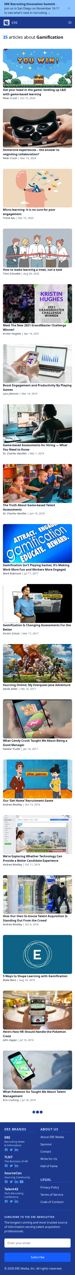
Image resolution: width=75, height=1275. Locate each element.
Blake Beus (9, 980)
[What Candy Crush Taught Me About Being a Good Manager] (37, 719)
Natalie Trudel (11, 749)
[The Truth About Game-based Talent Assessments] (37, 483)
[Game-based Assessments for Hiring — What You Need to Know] (37, 423)
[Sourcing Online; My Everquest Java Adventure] (37, 663)
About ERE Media (52, 1137)
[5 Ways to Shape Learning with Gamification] (37, 954)
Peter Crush (10, 98)
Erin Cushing (11, 1100)
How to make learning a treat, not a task (32, 270)
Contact (45, 1152)
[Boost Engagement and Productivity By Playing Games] (37, 363)
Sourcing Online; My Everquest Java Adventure (36, 685)
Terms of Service (51, 1195)
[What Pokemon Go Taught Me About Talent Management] (37, 1070)
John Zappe (10, 1040)
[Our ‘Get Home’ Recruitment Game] (37, 779)
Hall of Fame (49, 1166)
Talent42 (11, 1189)
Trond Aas (9, 218)
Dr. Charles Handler (15, 453)
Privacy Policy (49, 1187)
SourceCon (13, 1173)
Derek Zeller (10, 689)
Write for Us (48, 1159)
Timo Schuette (11, 273)
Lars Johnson (11, 393)
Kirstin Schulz (11, 633)
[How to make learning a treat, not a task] (37, 248)
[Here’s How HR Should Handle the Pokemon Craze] (37, 1010)
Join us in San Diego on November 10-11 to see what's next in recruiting (31, 8)
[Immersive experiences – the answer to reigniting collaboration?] (37, 128)
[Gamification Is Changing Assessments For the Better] (37, 603)
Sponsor (46, 1144)
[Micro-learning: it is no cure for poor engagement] (37, 188)
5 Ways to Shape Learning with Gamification (35, 976)
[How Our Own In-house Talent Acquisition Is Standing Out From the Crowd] (37, 894)
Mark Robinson (12, 573)
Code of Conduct (52, 1202)
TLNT (8, 1157)
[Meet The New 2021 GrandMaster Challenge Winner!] (37, 303)
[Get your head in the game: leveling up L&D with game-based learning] (37, 68)
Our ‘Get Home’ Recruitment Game (28, 801)
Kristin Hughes (12, 333)
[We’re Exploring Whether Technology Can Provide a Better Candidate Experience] (37, 834)
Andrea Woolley (12, 804)
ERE (7, 1137)
